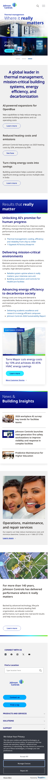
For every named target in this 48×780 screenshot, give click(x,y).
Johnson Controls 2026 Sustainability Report (26, 316)
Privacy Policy (7, 777)
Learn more (12, 126)
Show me (9, 51)
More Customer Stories (15, 380)
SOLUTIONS (8, 720)
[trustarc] (41, 777)
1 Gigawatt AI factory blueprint (20, 244)
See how (10, 153)
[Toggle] (43, 6)
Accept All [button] (24, 756)
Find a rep (14, 705)
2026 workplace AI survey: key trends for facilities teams (28, 419)
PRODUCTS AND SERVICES (15, 713)
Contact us (15, 697)
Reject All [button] (24, 770)
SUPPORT (7, 728)
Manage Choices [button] (24, 763)
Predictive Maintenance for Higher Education (29, 454)
